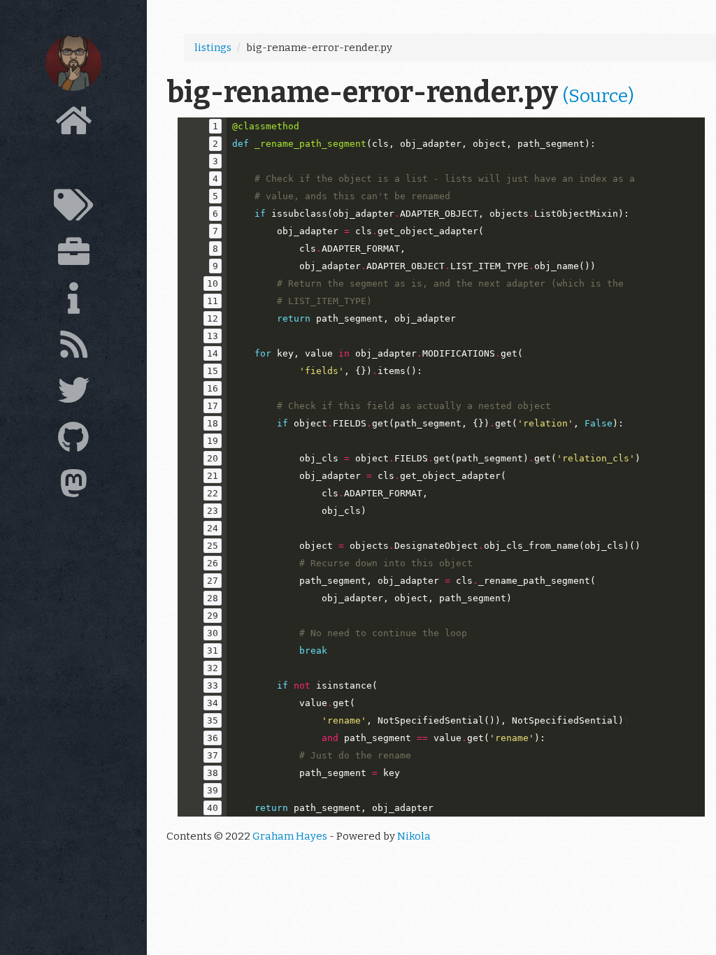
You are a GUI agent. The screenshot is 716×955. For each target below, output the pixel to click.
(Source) (598, 96)
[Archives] (73, 166)
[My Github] (73, 441)
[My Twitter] (73, 394)
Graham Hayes (289, 836)
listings (212, 47)
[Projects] (73, 255)
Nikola (414, 836)
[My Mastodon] (73, 487)
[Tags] (73, 209)
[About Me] (73, 302)
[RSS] (73, 348)
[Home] (73, 124)
